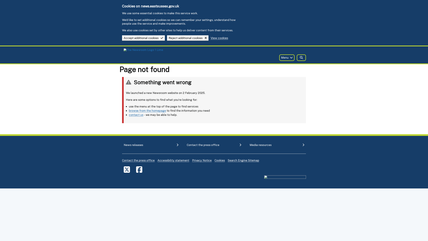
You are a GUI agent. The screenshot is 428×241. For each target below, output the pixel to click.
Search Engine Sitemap (243, 160)
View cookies (219, 38)
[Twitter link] (127, 169)
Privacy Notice (202, 160)
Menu (285, 57)
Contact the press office (138, 160)
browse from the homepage (147, 110)
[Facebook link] (139, 169)
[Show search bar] (301, 57)
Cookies (220, 160)
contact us (136, 114)
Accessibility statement (173, 160)
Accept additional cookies (141, 38)
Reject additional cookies (185, 38)
